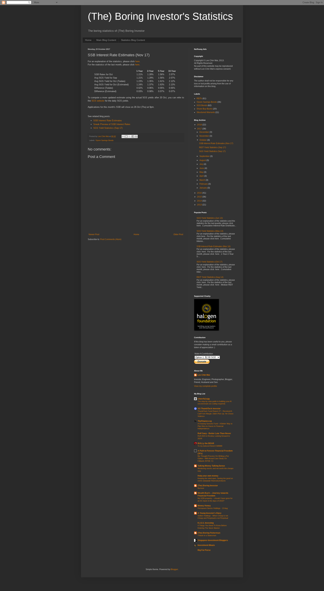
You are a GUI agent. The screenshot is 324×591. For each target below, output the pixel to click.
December (204, 132)
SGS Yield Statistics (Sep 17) (108, 128)
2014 (199, 201)
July (201, 164)
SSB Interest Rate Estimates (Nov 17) (216, 143)
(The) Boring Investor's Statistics (160, 16)
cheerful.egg (204, 399)
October (203, 140)
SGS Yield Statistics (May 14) (210, 231)
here (137, 61)
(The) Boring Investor (208, 485)
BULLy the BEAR (206, 443)
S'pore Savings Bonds (105, 140)
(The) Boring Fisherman (209, 533)
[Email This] (123, 136)
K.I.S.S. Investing (206, 523)
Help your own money (208, 476)
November (204, 136)
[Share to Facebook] (132, 136)
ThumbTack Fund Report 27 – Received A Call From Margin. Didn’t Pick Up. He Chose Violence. (215, 413)
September (204, 156)
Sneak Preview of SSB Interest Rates (111, 124)
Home (88, 40)
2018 (199, 124)
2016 (199, 193)
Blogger (174, 569)
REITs (199, 98)
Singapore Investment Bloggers (213, 540)
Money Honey (204, 506)
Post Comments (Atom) (110, 239)
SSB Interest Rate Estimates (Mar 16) (214, 246)
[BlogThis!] (126, 136)
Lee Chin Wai (203, 375)
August (202, 160)
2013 (199, 205)
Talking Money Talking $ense (211, 466)
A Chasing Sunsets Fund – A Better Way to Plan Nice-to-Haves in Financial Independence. (215, 426)
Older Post (178, 234)
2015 (199, 197)
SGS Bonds (202, 105)
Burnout (201, 488)
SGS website (97, 100)
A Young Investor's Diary (209, 513)
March (202, 180)
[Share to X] (129, 136)
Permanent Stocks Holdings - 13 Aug (213, 508)
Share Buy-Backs (204, 109)
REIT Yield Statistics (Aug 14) (210, 277)
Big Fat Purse (204, 550)
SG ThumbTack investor (209, 408)
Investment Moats (206, 545)
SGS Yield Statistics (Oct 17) (209, 262)
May (201, 172)
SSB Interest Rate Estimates (107, 120)
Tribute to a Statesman (207, 535)
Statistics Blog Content (133, 40)
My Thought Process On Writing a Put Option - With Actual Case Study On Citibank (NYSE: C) (213, 458)
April (201, 176)
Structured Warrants (206, 112)
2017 (199, 129)
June (202, 168)
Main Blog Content (106, 40)
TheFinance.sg (205, 421)
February (203, 184)
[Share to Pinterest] (136, 136)
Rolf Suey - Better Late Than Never (214, 433)
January (203, 188)
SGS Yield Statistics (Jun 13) (210, 218)
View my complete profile (205, 386)
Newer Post (94, 234)
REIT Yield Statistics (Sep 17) (212, 147)
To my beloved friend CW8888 (210, 446)
